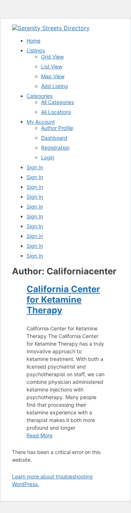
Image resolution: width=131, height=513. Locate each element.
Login (47, 157)
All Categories (57, 102)
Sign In (35, 167)
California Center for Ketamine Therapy (63, 299)
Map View (52, 76)
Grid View (52, 56)
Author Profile (57, 128)
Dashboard (54, 138)
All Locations (56, 112)
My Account (41, 122)
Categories (39, 96)
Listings (36, 50)
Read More (39, 435)
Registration (55, 147)
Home (33, 40)
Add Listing (54, 86)
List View (51, 66)
